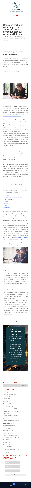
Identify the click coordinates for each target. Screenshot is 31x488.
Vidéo (5, 413)
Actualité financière (16, 338)
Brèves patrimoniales (8, 408)
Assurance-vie (6, 406)
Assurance (5, 404)
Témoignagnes (7, 451)
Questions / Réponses (8, 435)
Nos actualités (6, 430)
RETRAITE (5, 442)
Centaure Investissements (12, 188)
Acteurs (5, 392)
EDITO (5, 399)
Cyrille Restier (8, 37)
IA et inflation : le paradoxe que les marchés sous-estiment (15, 332)
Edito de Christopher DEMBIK (10, 420)
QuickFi (5, 440)
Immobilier (7, 195)
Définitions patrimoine (14, 38)
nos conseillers (24, 188)
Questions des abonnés (10, 437)
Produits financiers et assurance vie (13, 197)
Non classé (6, 428)
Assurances (7, 207)
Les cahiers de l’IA (7, 423)
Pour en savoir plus (15, 184)
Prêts (5, 205)
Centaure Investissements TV (10, 411)
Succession (7, 203)
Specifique (5, 40)
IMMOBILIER (7, 447)
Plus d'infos (15, 368)
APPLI (4, 401)
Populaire (23, 38)
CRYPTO (6, 396)
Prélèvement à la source (10, 449)
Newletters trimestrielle (9, 425)
